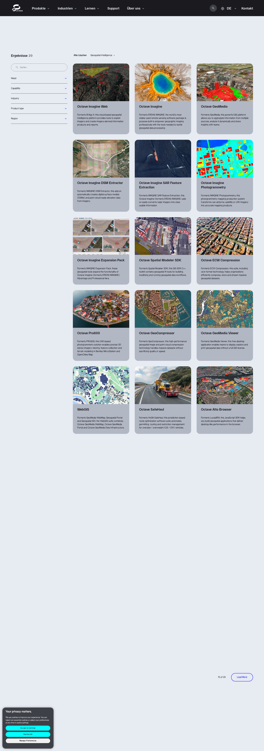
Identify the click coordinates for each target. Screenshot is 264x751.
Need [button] (13, 78)
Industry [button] (15, 98)
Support (113, 8)
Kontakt (247, 8)
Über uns (134, 8)
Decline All (28, 734)
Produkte (39, 8)
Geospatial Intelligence (101, 55)
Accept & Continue (28, 728)
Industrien (65, 8)
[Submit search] (17, 67)
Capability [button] (15, 88)
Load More (242, 677)
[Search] (213, 8)
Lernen (90, 8)
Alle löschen (80, 55)
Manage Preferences (28, 740)
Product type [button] (17, 109)
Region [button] (14, 119)
